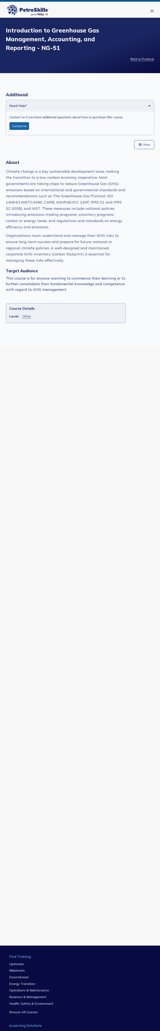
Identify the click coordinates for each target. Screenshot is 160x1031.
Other (26, 316)
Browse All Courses (23, 1012)
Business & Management (27, 997)
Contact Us (19, 126)
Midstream (17, 970)
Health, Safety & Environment (31, 1003)
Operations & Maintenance (29, 990)
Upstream (16, 964)
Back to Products (142, 59)
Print (147, 144)
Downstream (19, 977)
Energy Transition (22, 984)
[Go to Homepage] (29, 11)
